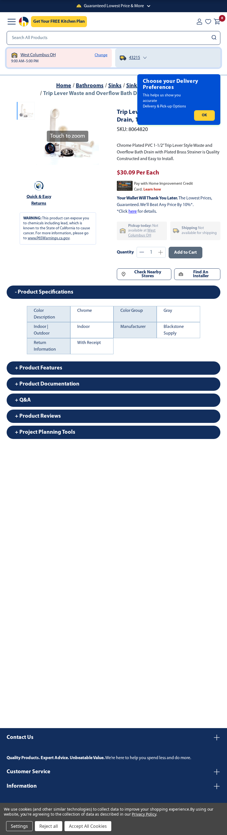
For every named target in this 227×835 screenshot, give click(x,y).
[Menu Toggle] (12, 22)
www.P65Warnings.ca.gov (48, 238)
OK (204, 115)
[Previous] (43, 133)
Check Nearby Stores (147, 274)
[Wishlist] (208, 21)
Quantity (125, 252)
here (132, 211)
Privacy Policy (144, 814)
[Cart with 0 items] (217, 21)
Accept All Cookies (88, 826)
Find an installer (201, 274)
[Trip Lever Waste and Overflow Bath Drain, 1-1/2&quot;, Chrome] (26, 111)
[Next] (91, 133)
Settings (19, 826)
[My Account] (199, 21)
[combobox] (113, 38)
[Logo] (24, 22)
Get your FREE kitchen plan (59, 21)
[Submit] (214, 38)
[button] (113, 6)
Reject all (48, 826)
